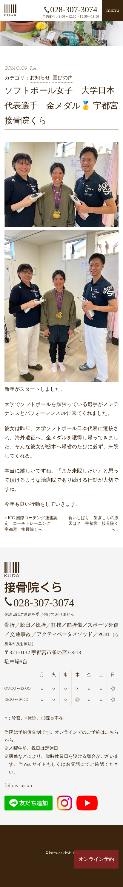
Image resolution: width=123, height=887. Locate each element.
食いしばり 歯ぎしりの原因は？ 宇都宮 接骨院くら (93, 524)
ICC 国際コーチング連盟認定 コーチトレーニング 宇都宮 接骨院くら (31, 524)
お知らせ (40, 77)
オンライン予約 (96, 859)
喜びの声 (63, 77)
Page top (96, 877)
